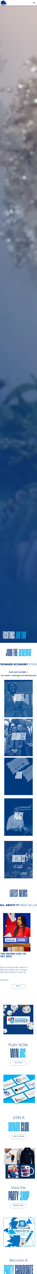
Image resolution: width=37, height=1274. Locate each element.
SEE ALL (18, 986)
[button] (34, 3)
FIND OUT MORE (18, 1136)
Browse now (18, 1205)
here (24, 672)
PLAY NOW (18, 1063)
